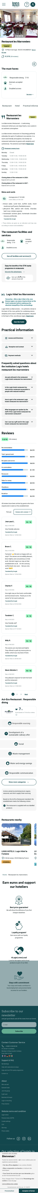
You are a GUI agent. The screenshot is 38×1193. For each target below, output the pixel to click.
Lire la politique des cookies (10, 1184)
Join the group (6, 1091)
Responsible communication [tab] (21, 773)
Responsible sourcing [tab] (21, 723)
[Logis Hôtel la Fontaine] (16, 834)
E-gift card (4, 1094)
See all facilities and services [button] (19, 256)
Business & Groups (7, 1097)
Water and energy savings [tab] (21, 763)
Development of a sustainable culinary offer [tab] (19, 733)
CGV (3, 1124)
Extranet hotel (6, 1087)
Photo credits (5, 1131)
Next (25, 694)
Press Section (5, 1104)
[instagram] (24, 1138)
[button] (4, 4)
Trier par (9, 512)
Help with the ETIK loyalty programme (12, 1070)
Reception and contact (16, 347)
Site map (4, 1127)
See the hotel (19, 322)
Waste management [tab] (21, 753)
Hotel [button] (17, 105)
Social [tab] (21, 744)
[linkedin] (29, 1138)
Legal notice (5, 1115)
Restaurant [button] (7, 105)
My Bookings (5, 1064)
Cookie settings (6, 1121)
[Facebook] (18, 1138)
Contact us (5, 1073)
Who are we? (5, 1084)
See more (29, 94)
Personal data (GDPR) (8, 1118)
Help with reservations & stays (10, 1067)
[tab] (16, 35)
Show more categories (17, 782)
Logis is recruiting (7, 1100)
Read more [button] (30, 144)
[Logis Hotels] (16, 4)
